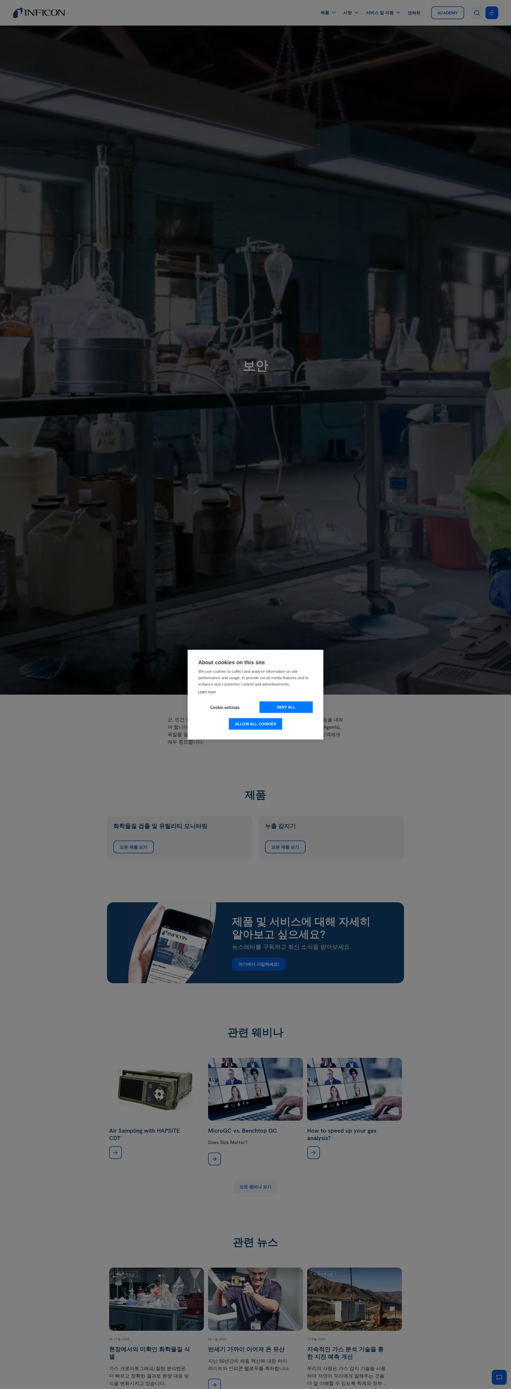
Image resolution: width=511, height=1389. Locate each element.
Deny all (286, 707)
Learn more (207, 692)
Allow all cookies (255, 724)
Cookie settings (225, 707)
